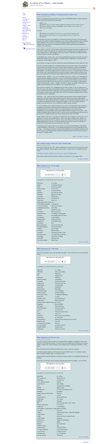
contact (24, 14)
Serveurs (25, 33)
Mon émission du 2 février (47, 248)
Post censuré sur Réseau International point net (57, 14)
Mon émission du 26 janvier (48, 337)
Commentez (86, 136)
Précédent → (86, 442)
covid (24, 20)
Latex (24, 35)
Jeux (24, 38)
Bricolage (25, 36)
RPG (24, 40)
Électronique (26, 28)
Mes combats (26, 30)
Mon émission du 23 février (48, 165)
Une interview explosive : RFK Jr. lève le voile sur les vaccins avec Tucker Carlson (57, 153)
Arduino (25, 27)
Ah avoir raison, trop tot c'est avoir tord (54, 143)
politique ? (26, 25)
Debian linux (26, 22)
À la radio (26, 19)
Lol (24, 24)
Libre (24, 32)
